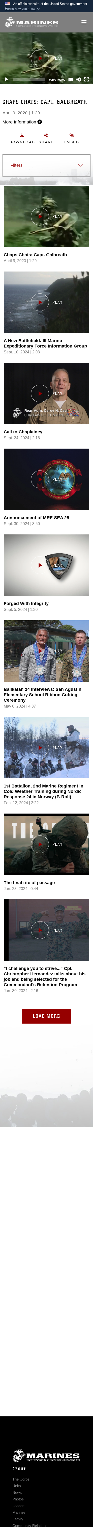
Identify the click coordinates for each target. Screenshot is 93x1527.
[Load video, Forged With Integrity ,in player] (46, 565)
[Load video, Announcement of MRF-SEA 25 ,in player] (46, 479)
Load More (46, 1016)
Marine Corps (46, 1455)
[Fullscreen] (86, 79)
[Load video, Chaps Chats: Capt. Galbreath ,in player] (46, 216)
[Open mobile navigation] (84, 22)
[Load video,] (46, 930)
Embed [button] (71, 142)
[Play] (6, 79)
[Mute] (78, 79)
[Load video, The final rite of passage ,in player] (46, 844)
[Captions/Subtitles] (70, 79)
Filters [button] (16, 165)
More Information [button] (19, 122)
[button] (23, 8)
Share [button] (46, 142)
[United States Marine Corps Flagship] (31, 22)
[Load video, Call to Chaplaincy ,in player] (46, 393)
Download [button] (22, 142)
